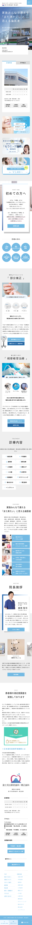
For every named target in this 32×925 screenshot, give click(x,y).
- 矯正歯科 (20, 907)
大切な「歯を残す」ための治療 (19, 558)
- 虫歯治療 (20, 877)
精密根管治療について (16, 421)
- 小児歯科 (20, 888)
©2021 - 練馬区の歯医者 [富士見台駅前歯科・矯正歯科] (16, 917)
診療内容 (19, 874)
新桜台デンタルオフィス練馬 (16, 852)
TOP (5, 874)
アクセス (6, 893)
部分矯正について (16, 339)
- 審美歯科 (20, 898)
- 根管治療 (20, 885)
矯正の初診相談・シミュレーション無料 (20, 545)
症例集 (6, 885)
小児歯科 (10, 467)
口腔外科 (23, 472)
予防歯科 (23, 456)
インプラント (10, 487)
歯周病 (10, 462)
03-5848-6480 (4, 923)
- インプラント (21, 909)
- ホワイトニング (21, 901)
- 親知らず (20, 890)
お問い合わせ (13, 923)
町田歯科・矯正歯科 (16, 846)
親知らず (24, 467)
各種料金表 (16, 226)
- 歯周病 (19, 882)
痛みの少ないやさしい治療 (18, 538)
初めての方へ (7, 877)
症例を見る (16, 425)
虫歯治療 (9, 456)
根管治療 (23, 462)
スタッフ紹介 (16, 629)
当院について (7, 879)
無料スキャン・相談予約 (16, 343)
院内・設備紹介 (8, 890)
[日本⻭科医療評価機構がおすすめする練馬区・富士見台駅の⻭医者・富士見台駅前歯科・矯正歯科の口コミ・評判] (16, 736)
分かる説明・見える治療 (18, 565)
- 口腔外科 (20, 896)
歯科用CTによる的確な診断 (18, 551)
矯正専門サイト (16, 864)
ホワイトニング (23, 477)
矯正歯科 (24, 482)
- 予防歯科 (20, 879)
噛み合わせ (10, 482)
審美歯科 (10, 477)
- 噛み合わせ (20, 904)
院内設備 (16, 674)
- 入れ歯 (19, 893)
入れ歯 (10, 472)
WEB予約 (26, 922)
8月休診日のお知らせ (7, 51)
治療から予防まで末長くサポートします (20, 572)
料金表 (6, 888)
